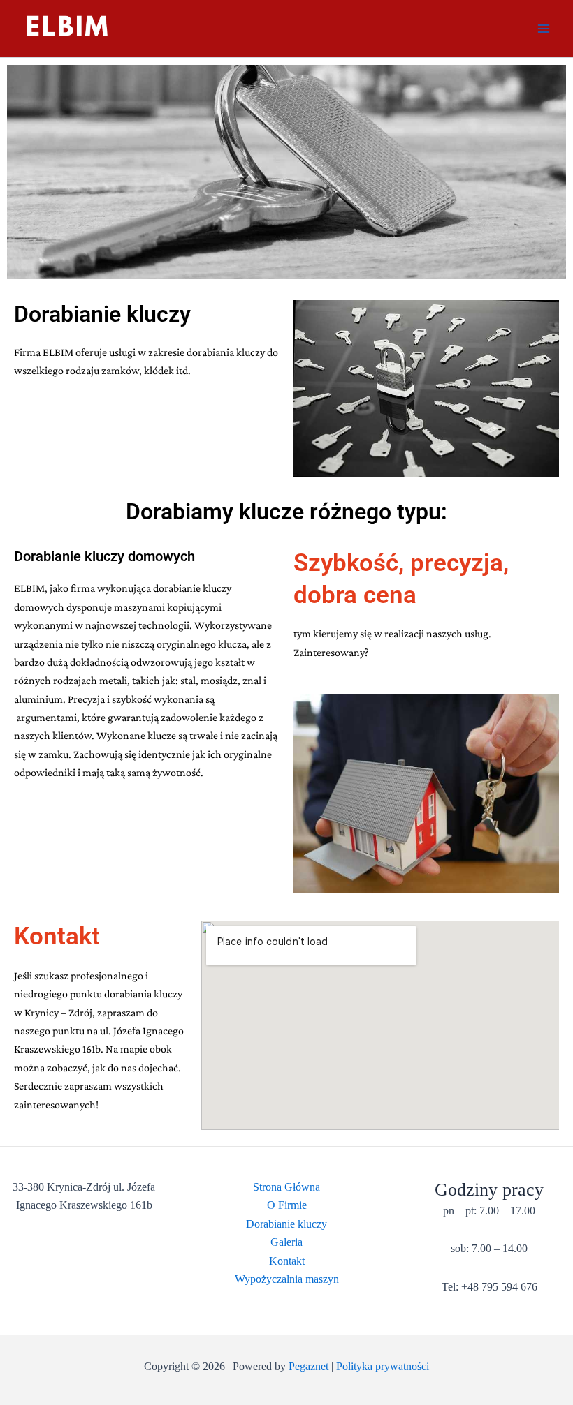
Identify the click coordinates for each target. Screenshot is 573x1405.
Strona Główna (286, 1187)
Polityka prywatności (382, 1366)
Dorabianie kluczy (286, 1224)
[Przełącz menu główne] (543, 28)
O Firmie (287, 1205)
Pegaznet (308, 1366)
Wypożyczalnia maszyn (287, 1279)
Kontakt (287, 1261)
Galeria (286, 1242)
